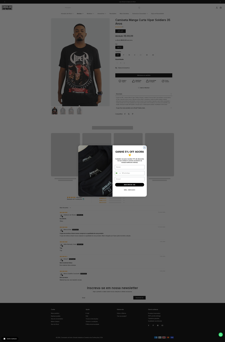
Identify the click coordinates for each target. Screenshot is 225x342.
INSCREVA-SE (129, 185)
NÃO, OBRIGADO (129, 190)
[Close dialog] (144, 147)
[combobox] (118, 173)
